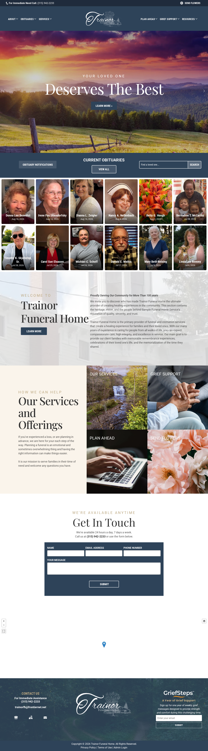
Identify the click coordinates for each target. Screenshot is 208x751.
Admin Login (120, 747)
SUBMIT (179, 725)
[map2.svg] (31, 719)
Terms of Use (105, 747)
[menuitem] (14, 19)
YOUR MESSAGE (56, 560)
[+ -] (104, 647)
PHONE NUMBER (132, 547)
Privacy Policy (88, 747)
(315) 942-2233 (45, 3)
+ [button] (4, 621)
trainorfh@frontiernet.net (30, 707)
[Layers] (204, 621)
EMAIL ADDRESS (94, 547)
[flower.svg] (16, 719)
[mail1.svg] (45, 719)
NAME (50, 547)
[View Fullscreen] (4, 631)
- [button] (4, 625)
